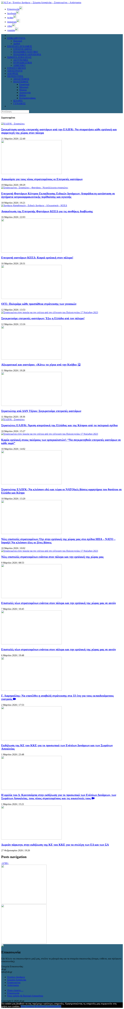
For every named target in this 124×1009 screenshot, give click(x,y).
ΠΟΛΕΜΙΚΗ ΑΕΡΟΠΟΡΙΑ (27, 54)
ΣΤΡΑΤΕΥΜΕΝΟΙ (16, 68)
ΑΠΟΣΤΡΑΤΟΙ (14, 71)
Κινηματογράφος (27, 98)
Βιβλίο (22, 95)
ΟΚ (59, 1006)
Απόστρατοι (13, 985)
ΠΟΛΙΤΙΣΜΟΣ (20, 81)
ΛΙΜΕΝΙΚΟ (19, 65)
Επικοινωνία (13, 993)
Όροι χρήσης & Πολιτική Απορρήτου (25, 995)
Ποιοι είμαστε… (15, 990)
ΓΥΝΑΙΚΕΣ (19, 103)
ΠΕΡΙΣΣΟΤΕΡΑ (15, 76)
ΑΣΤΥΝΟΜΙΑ (20, 60)
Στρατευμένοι (13, 982)
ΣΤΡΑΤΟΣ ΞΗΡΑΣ (22, 49)
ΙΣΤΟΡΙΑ (18, 100)
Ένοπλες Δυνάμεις (16, 977)
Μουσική (23, 87)
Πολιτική (17, 41)
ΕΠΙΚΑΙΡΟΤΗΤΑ (16, 38)
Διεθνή (16, 43)
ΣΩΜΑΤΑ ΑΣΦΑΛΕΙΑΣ (19, 57)
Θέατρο (23, 90)
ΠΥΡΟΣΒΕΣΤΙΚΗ (22, 62)
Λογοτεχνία (25, 92)
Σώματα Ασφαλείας (16, 979)
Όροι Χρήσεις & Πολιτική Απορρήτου (39, 1006)
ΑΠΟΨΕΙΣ (12, 73)
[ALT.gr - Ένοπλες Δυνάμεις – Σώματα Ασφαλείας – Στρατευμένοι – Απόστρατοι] (41, 2)
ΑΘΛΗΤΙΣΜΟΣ (21, 79)
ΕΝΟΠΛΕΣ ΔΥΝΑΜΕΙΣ (19, 46)
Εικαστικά (24, 84)
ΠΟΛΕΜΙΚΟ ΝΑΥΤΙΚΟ (25, 51)
